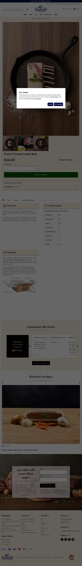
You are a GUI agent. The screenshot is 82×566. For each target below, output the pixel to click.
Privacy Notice (38, 98)
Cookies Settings (54, 96)
